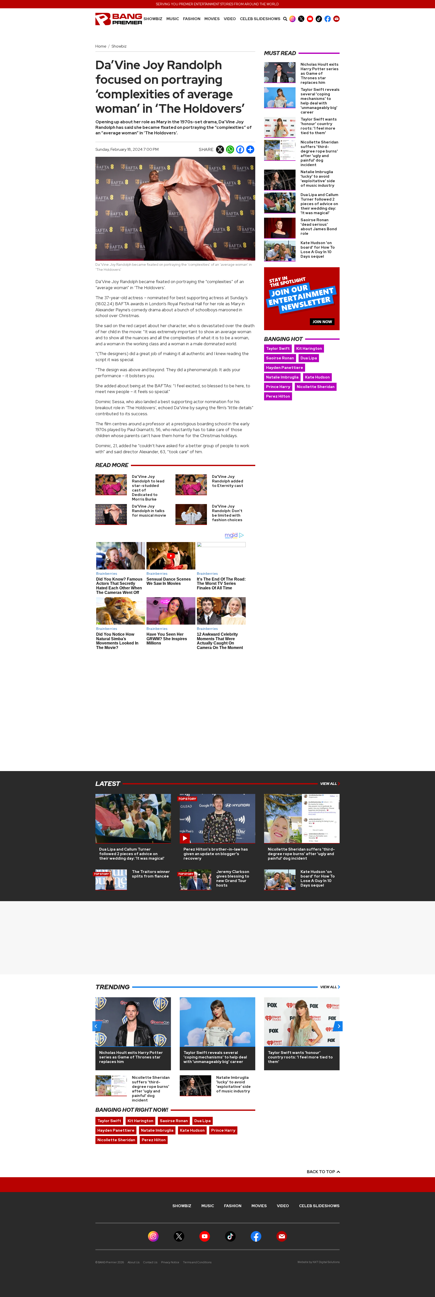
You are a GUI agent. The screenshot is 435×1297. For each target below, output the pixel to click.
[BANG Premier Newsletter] (336, 19)
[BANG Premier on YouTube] (310, 19)
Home (100, 46)
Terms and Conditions (197, 1262)
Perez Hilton (278, 396)
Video (230, 19)
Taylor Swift (278, 348)
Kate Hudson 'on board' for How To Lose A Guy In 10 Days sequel (318, 249)
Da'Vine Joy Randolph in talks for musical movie (149, 511)
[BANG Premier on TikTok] (319, 19)
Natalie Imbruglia (282, 377)
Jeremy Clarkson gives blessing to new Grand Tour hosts (232, 878)
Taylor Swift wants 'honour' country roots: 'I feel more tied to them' (319, 126)
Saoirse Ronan (280, 358)
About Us (133, 1262)
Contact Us (150, 1262)
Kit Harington (309, 348)
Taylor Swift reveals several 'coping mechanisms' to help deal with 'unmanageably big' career (320, 101)
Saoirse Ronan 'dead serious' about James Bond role (319, 226)
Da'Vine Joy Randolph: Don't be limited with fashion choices (227, 513)
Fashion (191, 19)
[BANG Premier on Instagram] (292, 19)
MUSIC (172, 19)
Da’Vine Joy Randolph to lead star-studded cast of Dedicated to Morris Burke (148, 488)
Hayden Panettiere (284, 367)
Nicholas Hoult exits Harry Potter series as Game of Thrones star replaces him (320, 73)
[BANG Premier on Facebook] (327, 19)
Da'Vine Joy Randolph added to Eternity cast (227, 481)
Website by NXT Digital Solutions (319, 1262)
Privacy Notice (170, 1262)
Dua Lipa (309, 358)
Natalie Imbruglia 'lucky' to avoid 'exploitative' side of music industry (318, 178)
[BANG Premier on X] (301, 19)
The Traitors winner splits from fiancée (151, 874)
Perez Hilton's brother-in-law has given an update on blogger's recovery (216, 854)
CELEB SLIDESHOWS (260, 19)
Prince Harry (278, 386)
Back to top (321, 1171)
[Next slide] (339, 1026)
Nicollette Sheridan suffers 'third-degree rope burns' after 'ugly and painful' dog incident (319, 153)
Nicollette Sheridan (316, 386)
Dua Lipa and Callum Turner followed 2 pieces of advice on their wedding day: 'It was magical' (319, 203)
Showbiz (152, 19)
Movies (212, 19)
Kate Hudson (317, 377)
